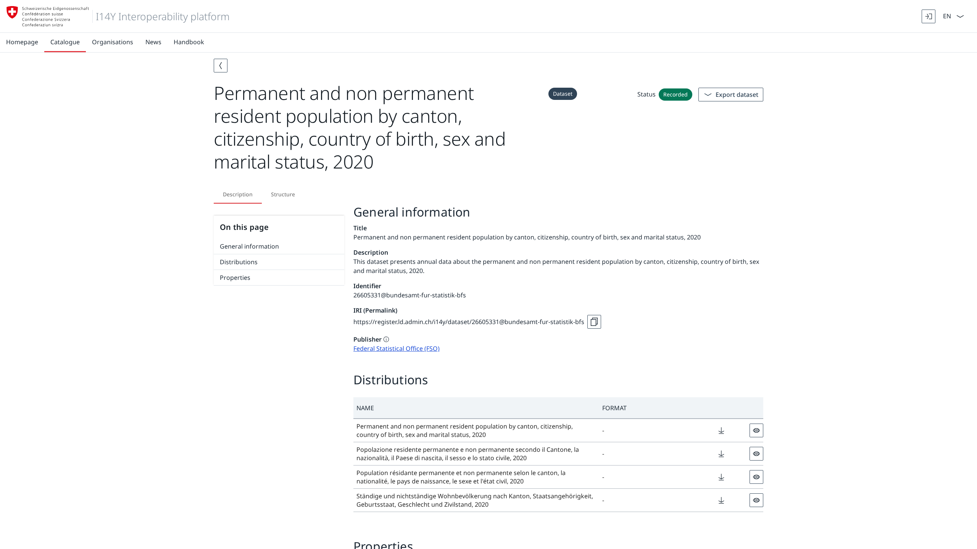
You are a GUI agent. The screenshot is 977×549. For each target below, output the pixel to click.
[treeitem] (279, 246)
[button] (476, 408)
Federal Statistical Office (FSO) (396, 348)
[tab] (238, 194)
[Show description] (386, 339)
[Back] (220, 65)
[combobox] (946, 15)
